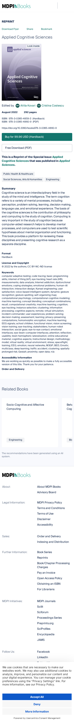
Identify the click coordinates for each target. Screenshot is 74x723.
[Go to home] (16, 5)
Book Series (44, 552)
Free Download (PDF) (18, 148)
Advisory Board (46, 492)
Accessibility (45, 524)
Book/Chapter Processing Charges (53, 565)
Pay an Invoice (46, 572)
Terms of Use (45, 513)
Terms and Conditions (51, 508)
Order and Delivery (49, 536)
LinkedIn (42, 657)
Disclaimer (44, 519)
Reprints (42, 557)
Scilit (40, 606)
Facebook (43, 651)
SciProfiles (43, 629)
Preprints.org (45, 623)
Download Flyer (10, 29)
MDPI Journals (46, 601)
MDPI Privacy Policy (49, 502)
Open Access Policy (49, 578)
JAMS (41, 640)
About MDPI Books (49, 487)
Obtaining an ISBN (49, 584)
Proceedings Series (49, 618)
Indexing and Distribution (53, 542)
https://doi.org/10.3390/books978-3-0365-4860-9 (29, 128)
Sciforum (43, 612)
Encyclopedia (45, 634)
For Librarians (45, 589)
